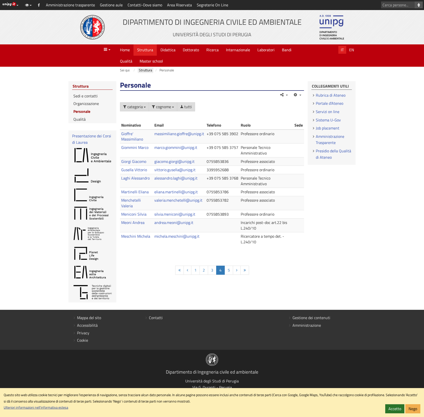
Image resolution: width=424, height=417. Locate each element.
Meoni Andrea (133, 222)
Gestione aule (111, 5)
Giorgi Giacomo (133, 161)
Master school (151, 61)
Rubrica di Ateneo (330, 95)
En (351, 50)
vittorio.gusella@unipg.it (175, 170)
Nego (413, 409)
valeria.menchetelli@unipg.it (178, 200)
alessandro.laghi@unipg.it (176, 178)
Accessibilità (87, 325)
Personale (81, 111)
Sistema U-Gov (328, 120)
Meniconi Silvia (133, 214)
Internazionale (238, 50)
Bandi (287, 50)
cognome (163, 107)
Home (125, 50)
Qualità (126, 61)
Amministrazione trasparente (70, 5)
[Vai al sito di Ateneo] (92, 27)
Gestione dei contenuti (311, 318)
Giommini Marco (134, 147)
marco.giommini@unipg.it (175, 147)
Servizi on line (327, 112)
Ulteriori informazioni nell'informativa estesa (36, 407)
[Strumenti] (297, 94)
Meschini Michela (135, 236)
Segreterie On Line (212, 5)
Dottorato (191, 50)
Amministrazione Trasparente (330, 139)
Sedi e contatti (85, 96)
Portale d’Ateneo (329, 103)
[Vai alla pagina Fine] (244, 270)
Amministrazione (306, 325)
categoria (135, 107)
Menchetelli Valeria (131, 203)
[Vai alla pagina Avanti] (237, 270)
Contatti (156, 318)
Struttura (145, 50)
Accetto (394, 409)
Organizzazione (86, 103)
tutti (187, 107)
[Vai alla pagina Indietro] (187, 270)
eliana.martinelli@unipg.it (176, 192)
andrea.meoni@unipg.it (173, 222)
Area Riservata (179, 5)
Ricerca (212, 50)
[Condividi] (284, 94)
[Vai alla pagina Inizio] (179, 270)
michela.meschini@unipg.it (176, 236)
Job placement (327, 128)
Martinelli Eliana (135, 192)
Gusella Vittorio (134, 170)
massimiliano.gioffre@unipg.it (179, 134)
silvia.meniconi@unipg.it (174, 214)
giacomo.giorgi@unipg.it (174, 161)
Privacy (83, 333)
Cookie (82, 340)
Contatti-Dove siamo (145, 5)
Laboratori (266, 50)
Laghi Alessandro (135, 178)
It (342, 50)
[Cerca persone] (419, 4)
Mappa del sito (89, 318)
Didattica (167, 50)
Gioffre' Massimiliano (132, 136)
